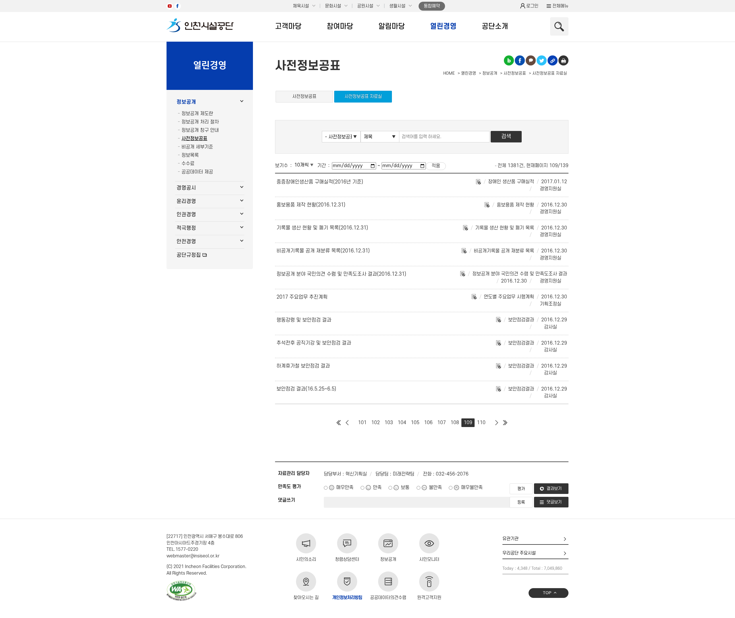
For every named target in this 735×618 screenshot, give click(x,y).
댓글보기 (554, 502)
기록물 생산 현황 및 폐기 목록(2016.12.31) (322, 228)
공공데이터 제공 (197, 172)
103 (388, 422)
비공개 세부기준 (197, 147)
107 (441, 422)
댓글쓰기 (286, 500)
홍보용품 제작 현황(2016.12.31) (310, 205)
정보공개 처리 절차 (200, 122)
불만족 (435, 487)
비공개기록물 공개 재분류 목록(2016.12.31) (323, 251)
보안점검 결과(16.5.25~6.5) (306, 389)
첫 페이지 (338, 422)
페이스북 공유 (520, 60)
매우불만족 (472, 487)
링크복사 (553, 60)
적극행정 (186, 228)
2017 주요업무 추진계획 (302, 297)
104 (402, 422)
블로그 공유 (509, 60)
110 (481, 422)
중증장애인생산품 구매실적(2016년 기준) (319, 182)
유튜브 (170, 6)
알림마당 (391, 26)
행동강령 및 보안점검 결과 (303, 320)
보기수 (281, 165)
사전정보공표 (194, 138)
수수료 (187, 163)
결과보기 (554, 488)
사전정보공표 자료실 (363, 96)
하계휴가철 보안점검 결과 (303, 366)
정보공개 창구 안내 (200, 130)
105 (415, 422)
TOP (547, 593)
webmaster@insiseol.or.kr (193, 556)
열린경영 (443, 26)
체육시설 (301, 6)
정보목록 (190, 155)
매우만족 (344, 487)
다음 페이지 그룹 (496, 422)
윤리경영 (186, 201)
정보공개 (186, 102)
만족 (377, 487)
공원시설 (365, 6)
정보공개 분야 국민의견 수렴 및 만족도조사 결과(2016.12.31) (341, 274)
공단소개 (495, 26)
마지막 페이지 (505, 422)
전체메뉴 (560, 6)
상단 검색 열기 (559, 26)
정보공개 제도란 (197, 113)
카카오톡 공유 (531, 60)
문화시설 (333, 6)
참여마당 (340, 26)
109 (468, 422)
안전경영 (186, 241)
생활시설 (397, 6)
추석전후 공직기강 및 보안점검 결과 (313, 343)
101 (362, 422)
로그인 (532, 6)
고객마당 (288, 26)
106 (428, 422)
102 (375, 422)
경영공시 (186, 188)
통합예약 (432, 6)
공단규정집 (189, 255)
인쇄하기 (563, 60)
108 (454, 422)
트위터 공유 (542, 60)
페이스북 (177, 6)
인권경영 (186, 214)
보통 (405, 487)
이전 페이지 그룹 (347, 422)
